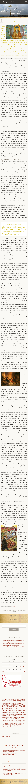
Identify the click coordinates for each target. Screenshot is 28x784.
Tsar (16, 724)
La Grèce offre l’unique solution (14, 620)
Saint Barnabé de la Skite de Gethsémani (12, 714)
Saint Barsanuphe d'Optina (14, 714)
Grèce (16, 610)
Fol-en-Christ (9, 700)
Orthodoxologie (14, 762)
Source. (13, 606)
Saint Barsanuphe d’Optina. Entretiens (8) (11, 645)
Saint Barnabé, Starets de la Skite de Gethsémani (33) (13, 643)
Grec (7, 610)
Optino (15, 708)
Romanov (18, 712)
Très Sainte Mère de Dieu (8, 724)
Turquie (14, 611)
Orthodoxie (20, 610)
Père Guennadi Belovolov (10, 712)
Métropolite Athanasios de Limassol (11, 705)
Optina (9, 708)
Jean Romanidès (5, 703)
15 (20, 666)
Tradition (21, 723)
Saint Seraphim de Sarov (20, 720)
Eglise (3, 700)
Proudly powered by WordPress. (9, 781)
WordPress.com (14, 782)
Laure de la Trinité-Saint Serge (16, 703)
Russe (10, 610)
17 (2, 668)
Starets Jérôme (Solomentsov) (11, 723)
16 (23, 666)
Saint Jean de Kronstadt (13, 717)
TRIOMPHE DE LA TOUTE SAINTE (10, 753)
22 (20, 668)
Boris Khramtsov (21, 699)
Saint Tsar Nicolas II (20, 722)
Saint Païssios (12, 720)
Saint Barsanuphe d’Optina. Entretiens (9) (11, 642)
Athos (16, 699)
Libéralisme (4, 704)
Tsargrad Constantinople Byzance (12, 725)
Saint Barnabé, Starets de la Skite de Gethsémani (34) (13, 640)
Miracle (8, 704)
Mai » (25, 671)
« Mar (3, 671)
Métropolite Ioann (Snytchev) (16, 706)
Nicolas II (4, 708)
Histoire (21, 702)
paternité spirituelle (19, 710)
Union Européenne (18, 725)
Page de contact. (6, 736)
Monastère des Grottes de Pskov (17, 704)
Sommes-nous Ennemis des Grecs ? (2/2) (14, 616)
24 (2, 669)
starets (4, 723)
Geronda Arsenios (16, 700)
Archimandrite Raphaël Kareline (8, 699)
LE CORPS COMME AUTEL (9, 754)
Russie (24, 610)
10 (2, 666)
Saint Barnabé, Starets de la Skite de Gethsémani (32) (13, 646)
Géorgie (17, 702)
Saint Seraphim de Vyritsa (7, 721)
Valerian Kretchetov (8, 727)
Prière (4, 712)
